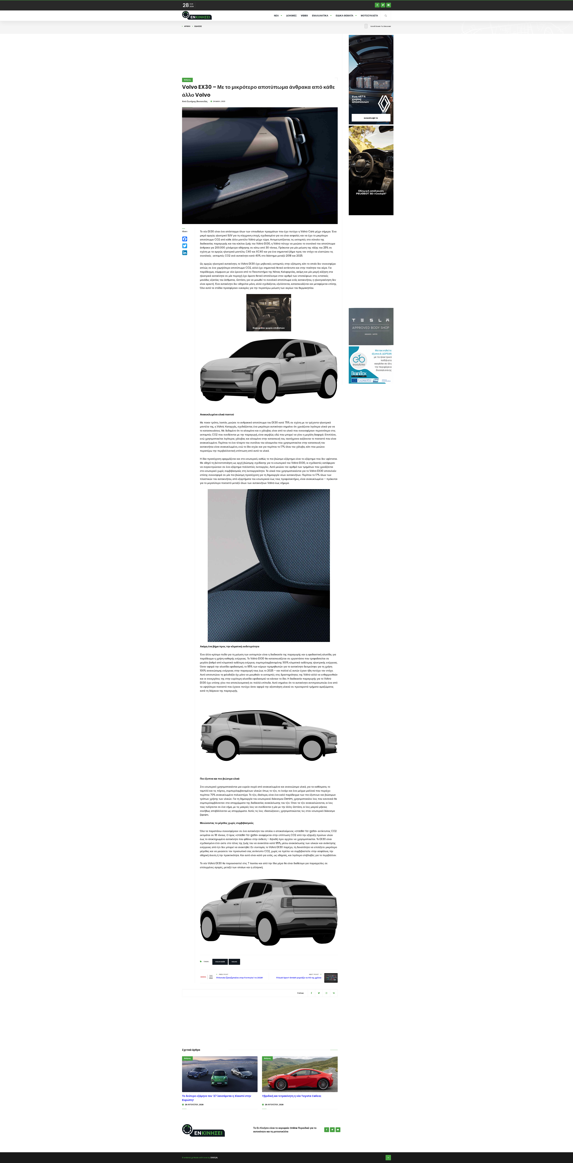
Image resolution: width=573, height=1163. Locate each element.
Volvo (234, 962)
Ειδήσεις (198, 26)
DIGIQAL (214, 1157)
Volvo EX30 (220, 962)
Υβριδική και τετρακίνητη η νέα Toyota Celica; (291, 1096)
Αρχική (187, 26)
